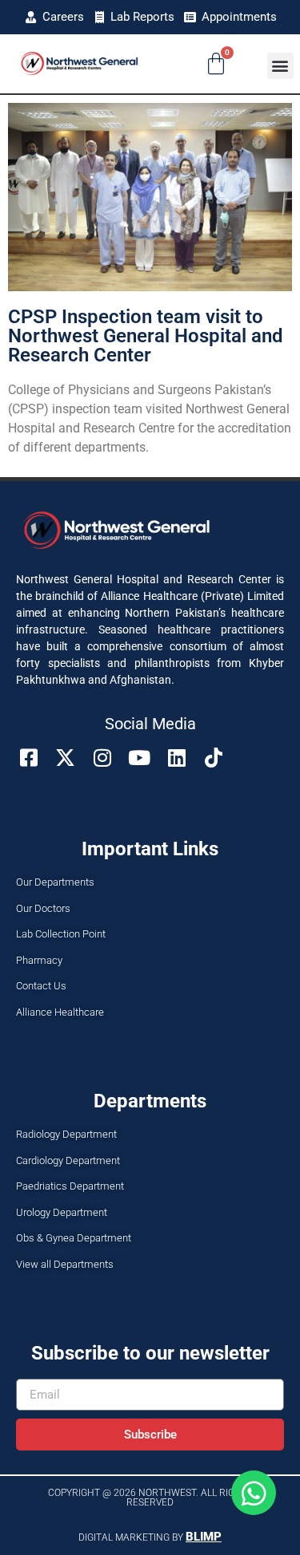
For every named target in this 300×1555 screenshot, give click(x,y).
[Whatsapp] (253, 1492)
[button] (280, 66)
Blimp (204, 1536)
